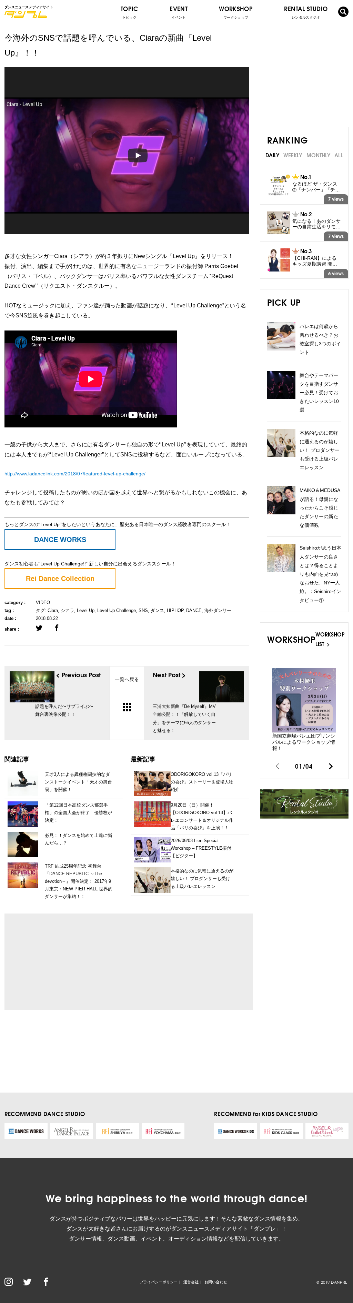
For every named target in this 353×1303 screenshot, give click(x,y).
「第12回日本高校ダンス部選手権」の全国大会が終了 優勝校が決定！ (78, 812)
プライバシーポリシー (159, 1282)
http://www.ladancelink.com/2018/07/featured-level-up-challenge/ (74, 473)
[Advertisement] (74, 962)
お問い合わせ (215, 1282)
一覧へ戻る (127, 679)
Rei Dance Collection (60, 578)
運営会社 (191, 1282)
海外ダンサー (217, 610)
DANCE (194, 610)
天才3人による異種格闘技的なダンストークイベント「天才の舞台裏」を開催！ (78, 782)
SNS (143, 610)
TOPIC (129, 12)
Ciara (53, 610)
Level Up (85, 610)
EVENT (179, 12)
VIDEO (43, 602)
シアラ (67, 610)
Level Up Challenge (116, 610)
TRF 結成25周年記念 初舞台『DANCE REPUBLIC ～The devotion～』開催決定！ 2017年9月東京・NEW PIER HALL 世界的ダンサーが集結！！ (78, 881)
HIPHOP (175, 610)
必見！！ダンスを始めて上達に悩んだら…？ (78, 839)
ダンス (157, 610)
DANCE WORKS (60, 539)
